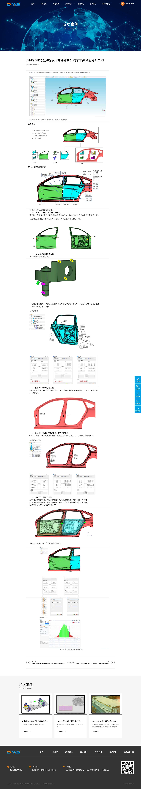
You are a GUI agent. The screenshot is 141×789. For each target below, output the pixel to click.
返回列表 (71, 662)
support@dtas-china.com (44, 770)
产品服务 (44, 4)
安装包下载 (106, 4)
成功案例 (56, 4)
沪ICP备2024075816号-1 (48, 784)
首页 (32, 4)
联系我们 (93, 4)
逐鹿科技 (131, 784)
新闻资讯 (81, 4)
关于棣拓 (68, 4)
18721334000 (130, 4)
